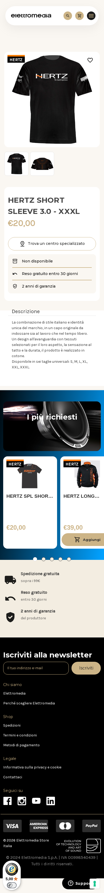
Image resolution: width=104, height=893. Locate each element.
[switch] (12, 885)
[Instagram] (20, 799)
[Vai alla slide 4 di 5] (60, 559)
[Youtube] (35, 799)
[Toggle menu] (91, 15)
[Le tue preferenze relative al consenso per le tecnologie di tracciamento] (95, 884)
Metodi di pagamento (21, 745)
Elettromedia (14, 693)
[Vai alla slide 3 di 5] (52, 559)
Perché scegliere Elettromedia (29, 703)
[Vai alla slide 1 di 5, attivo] (35, 559)
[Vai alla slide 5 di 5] (69, 559)
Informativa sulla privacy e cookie (32, 767)
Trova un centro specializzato (56, 243)
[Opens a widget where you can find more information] (80, 883)
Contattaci (12, 777)
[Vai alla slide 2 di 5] (44, 559)
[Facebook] (6, 799)
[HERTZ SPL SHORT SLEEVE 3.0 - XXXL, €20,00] (30, 474)
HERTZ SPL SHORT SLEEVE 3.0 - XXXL (28, 496)
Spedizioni (12, 725)
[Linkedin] (49, 799)
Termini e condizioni (20, 735)
